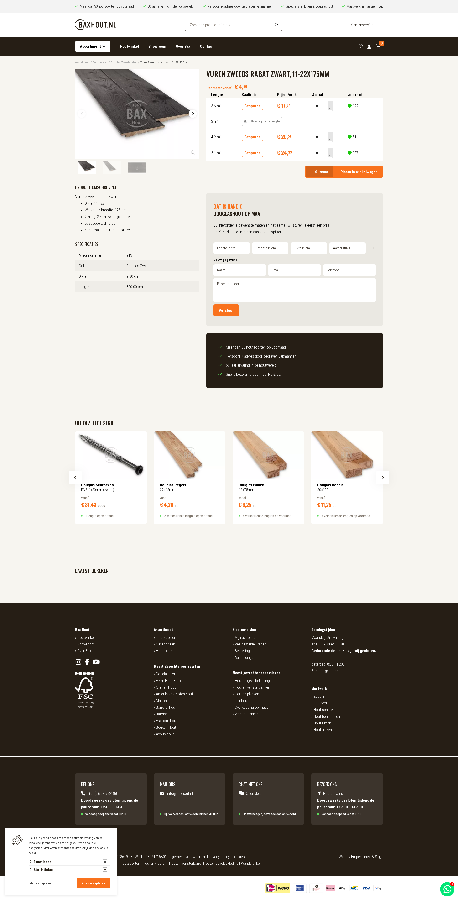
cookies (238, 856)
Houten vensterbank (185, 863)
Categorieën (165, 644)
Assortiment (90, 46)
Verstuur (226, 310)
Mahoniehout (166, 700)
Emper (356, 856)
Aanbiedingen (245, 657)
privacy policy (219, 856)
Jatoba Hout (166, 714)
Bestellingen (244, 650)
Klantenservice (361, 24)
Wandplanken (251, 863)
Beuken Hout (166, 727)
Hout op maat (167, 650)
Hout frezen (322, 729)
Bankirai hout (166, 707)
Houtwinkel (129, 46)
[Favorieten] (361, 46)
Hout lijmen (322, 723)
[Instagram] (78, 662)
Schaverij (320, 703)
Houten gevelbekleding (252, 680)
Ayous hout (165, 734)
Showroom (157, 46)
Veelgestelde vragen (250, 644)
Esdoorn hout (166, 720)
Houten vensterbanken (252, 687)
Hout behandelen (326, 716)
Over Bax (183, 46)
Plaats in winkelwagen (346, 171)
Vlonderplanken (247, 714)
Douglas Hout (166, 673)
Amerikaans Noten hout (174, 694)
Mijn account (245, 637)
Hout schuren (324, 709)
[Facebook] (87, 662)
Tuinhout (241, 700)
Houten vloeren (155, 863)
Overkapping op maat (251, 707)
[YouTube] (96, 662)
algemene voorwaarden (187, 856)
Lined (367, 856)
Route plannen (334, 793)
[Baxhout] (95, 25)
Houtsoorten (166, 637)
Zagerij (318, 696)
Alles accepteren (93, 883)
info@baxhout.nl (180, 793)
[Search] (276, 25)
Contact (206, 46)
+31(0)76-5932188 (102, 793)
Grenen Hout (166, 687)
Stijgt (379, 856)
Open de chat (256, 793)
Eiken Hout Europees (172, 680)
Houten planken (247, 694)
